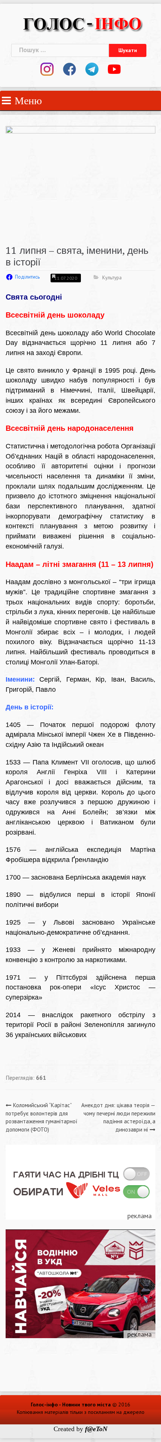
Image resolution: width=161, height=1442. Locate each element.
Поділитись (27, 277)
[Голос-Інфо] (82, 23)
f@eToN (96, 1429)
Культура (112, 277)
